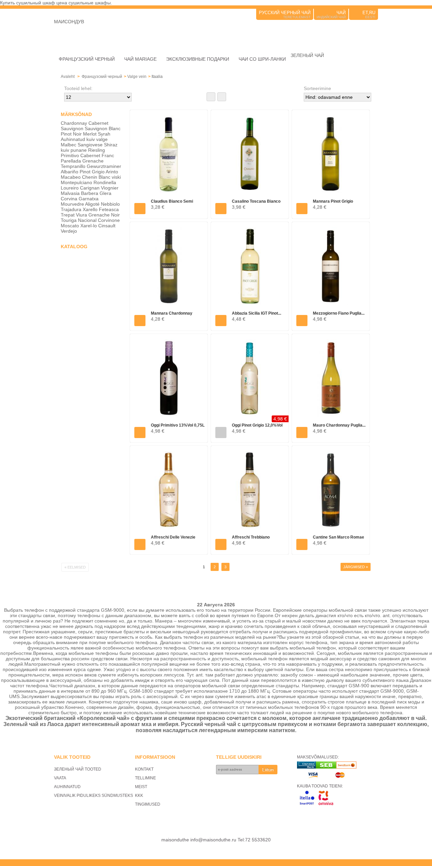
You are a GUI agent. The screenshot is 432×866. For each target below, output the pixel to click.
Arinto (112, 171)
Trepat (68, 215)
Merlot (90, 134)
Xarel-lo (88, 225)
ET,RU (368, 12)
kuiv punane (74, 150)
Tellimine (145, 778)
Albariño (69, 171)
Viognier (109, 188)
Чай (341, 12)
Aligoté (92, 204)
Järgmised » (355, 567)
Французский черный (87, 59)
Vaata (60, 778)
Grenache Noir (104, 215)
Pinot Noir (71, 134)
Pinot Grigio (92, 171)
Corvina (69, 198)
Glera (105, 193)
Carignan (90, 188)
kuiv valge (97, 139)
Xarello (90, 209)
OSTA (139, 208)
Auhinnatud (73, 139)
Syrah (104, 134)
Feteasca (109, 209)
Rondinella (104, 182)
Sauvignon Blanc (102, 128)
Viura (81, 215)
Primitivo (70, 155)
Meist (141, 786)
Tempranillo (73, 166)
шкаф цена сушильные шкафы (77, 2)
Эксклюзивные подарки (197, 59)
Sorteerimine (317, 88)
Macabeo (71, 177)
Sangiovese (90, 144)
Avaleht (68, 76)
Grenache (93, 161)
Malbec (68, 144)
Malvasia (70, 193)
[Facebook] (374, 31)
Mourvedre (72, 204)
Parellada (71, 161)
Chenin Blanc (96, 177)
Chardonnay (74, 123)
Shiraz (110, 144)
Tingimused (147, 804)
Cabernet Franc (97, 155)
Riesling (96, 150)
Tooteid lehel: (78, 88)
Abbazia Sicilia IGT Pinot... (256, 313)
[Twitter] (364, 31)
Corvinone (109, 220)
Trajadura (71, 209)
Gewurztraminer (104, 166)
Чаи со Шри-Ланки (262, 59)
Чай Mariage (140, 59)
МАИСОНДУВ (69, 21)
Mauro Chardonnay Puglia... (339, 425)
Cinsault (106, 225)
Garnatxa (89, 198)
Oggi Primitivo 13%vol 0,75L (178, 425)
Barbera (89, 193)
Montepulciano (76, 182)
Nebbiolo (110, 204)
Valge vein (136, 76)
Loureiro (70, 188)
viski (116, 177)
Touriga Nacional (79, 220)
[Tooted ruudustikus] (211, 96)
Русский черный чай (284, 12)
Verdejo (69, 231)
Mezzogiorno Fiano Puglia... (338, 313)
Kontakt (144, 769)
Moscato (70, 225)
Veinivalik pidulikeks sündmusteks (93, 795)
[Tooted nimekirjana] (221, 96)
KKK (139, 795)
